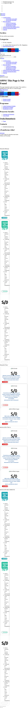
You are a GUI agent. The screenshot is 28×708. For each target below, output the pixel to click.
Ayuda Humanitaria (7, 119)
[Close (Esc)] (0, 706)
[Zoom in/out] (5, 706)
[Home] (2, 58)
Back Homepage (4, 89)
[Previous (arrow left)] (0, 707)
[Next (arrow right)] (2, 707)
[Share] (2, 706)
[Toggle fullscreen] (3, 706)
